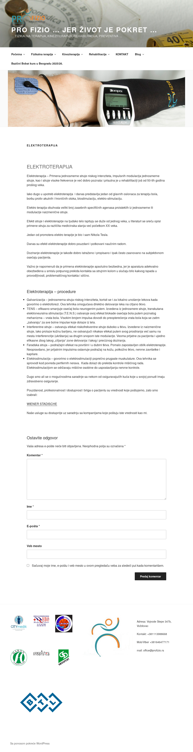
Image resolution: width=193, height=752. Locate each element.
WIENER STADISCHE (42, 404)
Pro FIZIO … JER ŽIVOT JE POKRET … (84, 29)
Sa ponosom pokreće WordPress (30, 743)
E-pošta (33, 526)
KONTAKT (122, 54)
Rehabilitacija (97, 54)
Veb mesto (34, 546)
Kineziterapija (71, 54)
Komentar (35, 455)
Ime (30, 506)
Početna (16, 54)
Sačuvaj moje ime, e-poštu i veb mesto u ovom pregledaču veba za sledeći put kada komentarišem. (98, 565)
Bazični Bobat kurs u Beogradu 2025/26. (37, 63)
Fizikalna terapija (42, 54)
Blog (138, 54)
